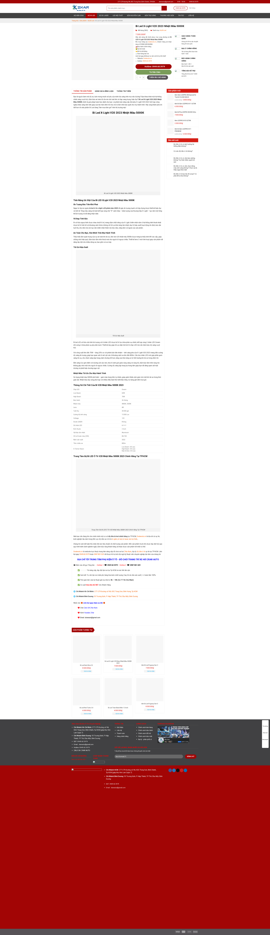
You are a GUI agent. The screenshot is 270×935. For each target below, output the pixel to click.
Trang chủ (75, 20)
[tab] (82, 91)
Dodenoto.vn (147, 58)
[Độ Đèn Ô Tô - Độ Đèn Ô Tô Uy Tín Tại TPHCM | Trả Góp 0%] (87, 8)
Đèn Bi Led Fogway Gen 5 (149, 704)
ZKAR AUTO (85, 750)
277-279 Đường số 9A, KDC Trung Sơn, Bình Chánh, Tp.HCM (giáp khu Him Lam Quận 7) (92, 730)
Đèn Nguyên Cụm (134, 15)
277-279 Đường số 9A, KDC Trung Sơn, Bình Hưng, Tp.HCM (115, 591)
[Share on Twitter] (140, 83)
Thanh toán (121, 733)
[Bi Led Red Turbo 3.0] (86, 691)
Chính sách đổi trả (144, 733)
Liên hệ (191, 15)
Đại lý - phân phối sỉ (145, 739)
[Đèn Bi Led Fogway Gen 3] (149, 649)
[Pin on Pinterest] (146, 83)
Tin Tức (181, 15)
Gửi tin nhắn (87, 671)
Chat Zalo (265, 732)
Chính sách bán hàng (145, 727)
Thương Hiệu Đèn (167, 15)
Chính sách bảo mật (145, 736)
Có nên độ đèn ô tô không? (183, 151)
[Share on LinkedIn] (149, 83)
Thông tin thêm (124, 91)
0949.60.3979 (147, 61)
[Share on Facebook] (137, 83)
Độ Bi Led (91, 15)
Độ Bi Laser (103, 15)
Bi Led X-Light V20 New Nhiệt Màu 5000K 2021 (118, 662)
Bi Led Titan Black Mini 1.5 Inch (118, 708)
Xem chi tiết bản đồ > (79, 759)
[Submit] (164, 8)
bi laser (125, 539)
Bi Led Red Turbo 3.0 (86, 708)
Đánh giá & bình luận (104, 91)
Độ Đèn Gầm (79, 15)
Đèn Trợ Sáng (150, 15)
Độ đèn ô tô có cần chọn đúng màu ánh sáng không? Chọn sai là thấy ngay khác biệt (185, 168)
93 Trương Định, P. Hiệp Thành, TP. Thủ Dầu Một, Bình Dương (116, 596)
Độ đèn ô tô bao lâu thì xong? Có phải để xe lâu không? (185, 175)
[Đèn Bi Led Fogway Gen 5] (149, 689)
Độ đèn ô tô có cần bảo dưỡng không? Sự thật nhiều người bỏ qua (184, 160)
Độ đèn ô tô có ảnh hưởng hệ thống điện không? (184, 145)
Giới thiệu (120, 727)
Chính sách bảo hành (145, 730)
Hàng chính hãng (122, 736)
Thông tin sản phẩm (82, 91)
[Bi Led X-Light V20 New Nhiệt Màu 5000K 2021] (118, 647)
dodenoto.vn (152, 42)
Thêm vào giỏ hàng (157, 77)
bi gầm (114, 539)
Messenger (265, 739)
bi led (120, 539)
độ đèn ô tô (141, 552)
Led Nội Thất (118, 15)
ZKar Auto (127, 552)
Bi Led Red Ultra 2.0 (86, 665)
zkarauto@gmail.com (86, 744)
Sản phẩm (83, 20)
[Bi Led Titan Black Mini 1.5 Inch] (118, 691)
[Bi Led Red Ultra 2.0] (86, 649)
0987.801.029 (99, 554)
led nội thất (133, 539)
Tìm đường (265, 726)
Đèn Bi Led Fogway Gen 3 (149, 665)
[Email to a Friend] (143, 83)
